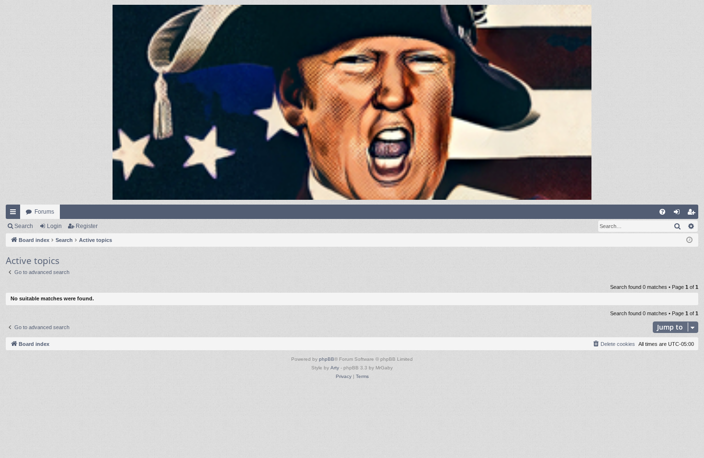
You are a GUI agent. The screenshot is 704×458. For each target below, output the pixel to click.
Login (54, 226)
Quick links (15, 213)
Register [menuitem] (693, 213)
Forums (44, 211)
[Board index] (352, 102)
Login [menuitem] (678, 213)
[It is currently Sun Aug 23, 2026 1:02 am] (689, 240)
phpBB (326, 359)
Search (23, 226)
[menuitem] (662, 212)
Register (87, 226)
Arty (334, 367)
